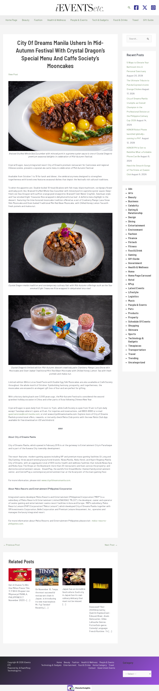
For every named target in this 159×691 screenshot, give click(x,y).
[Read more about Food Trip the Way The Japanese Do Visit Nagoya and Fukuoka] (73, 576)
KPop (131, 283)
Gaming (132, 254)
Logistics (133, 296)
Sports (132, 333)
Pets (131, 308)
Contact (92, 668)
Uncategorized (136, 362)
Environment (135, 229)
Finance (132, 238)
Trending (133, 358)
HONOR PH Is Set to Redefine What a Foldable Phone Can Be (139, 152)
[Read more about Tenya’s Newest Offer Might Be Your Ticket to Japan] (46, 576)
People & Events (78, 20)
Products (133, 313)
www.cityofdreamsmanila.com (55, 480)
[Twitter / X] (144, 7)
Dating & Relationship (135, 211)
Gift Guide (148, 20)
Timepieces (134, 345)
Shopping (133, 325)
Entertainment (136, 225)
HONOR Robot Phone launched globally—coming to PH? (137, 134)
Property (133, 317)
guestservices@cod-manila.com (24, 414)
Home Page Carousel (139, 275)
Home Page (11, 20)
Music (131, 300)
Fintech (132, 242)
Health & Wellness (56, 20)
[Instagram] (153, 7)
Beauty (25, 20)
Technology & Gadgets (136, 340)
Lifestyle (133, 292)
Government (135, 262)
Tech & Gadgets (100, 20)
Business (133, 201)
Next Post (111, 544)
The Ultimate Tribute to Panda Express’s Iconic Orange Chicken (138, 84)
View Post (13, 74)
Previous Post (11, 544)
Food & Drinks (120, 20)
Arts (130, 192)
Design (132, 217)
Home (131, 271)
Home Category (100, 665)
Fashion (38, 20)
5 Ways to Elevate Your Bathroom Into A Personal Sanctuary (138, 67)
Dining (131, 221)
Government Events (106, 668)
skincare (133, 329)
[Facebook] (136, 7)
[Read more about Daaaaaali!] (100, 585)
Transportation (137, 349)
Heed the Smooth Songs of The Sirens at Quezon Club (138, 170)
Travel (135, 20)
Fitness (132, 246)
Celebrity (133, 205)
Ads (130, 188)
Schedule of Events (139, 321)
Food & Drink (135, 250)
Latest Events (136, 288)
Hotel (131, 279)
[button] (129, 8)
